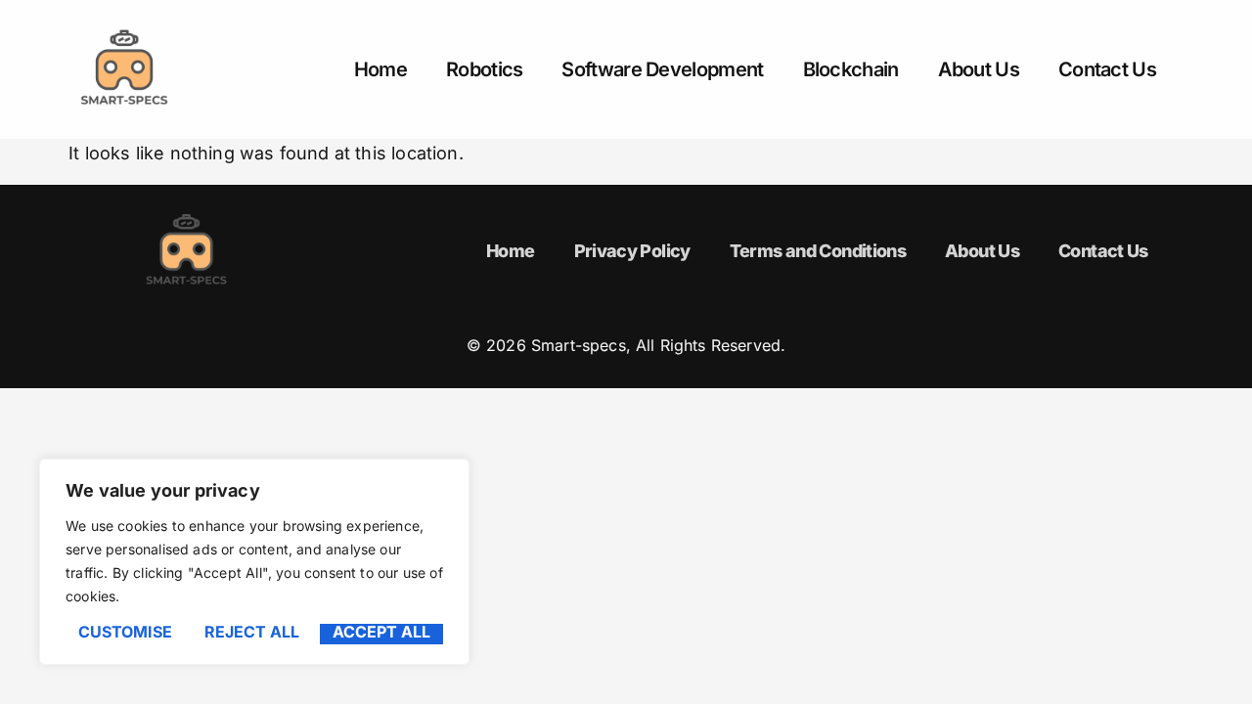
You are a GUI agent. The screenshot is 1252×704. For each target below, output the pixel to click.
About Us (978, 69)
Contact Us (1107, 69)
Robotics (484, 69)
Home (380, 69)
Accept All (381, 632)
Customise (125, 632)
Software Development (662, 69)
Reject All (251, 632)
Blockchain (851, 69)
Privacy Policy (632, 251)
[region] (254, 562)
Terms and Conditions (818, 251)
